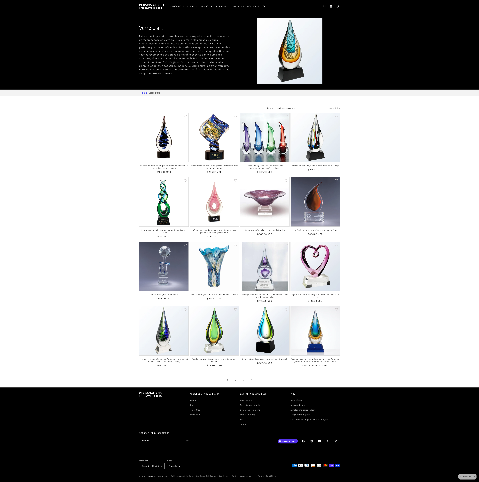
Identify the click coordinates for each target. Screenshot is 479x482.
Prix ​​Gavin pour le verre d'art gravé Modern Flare (315, 230)
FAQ (241, 419)
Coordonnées (224, 476)
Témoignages (196, 410)
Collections (296, 400)
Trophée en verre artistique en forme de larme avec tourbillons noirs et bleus (164, 166)
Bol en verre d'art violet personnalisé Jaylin (265, 230)
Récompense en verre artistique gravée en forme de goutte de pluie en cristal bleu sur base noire (315, 360)
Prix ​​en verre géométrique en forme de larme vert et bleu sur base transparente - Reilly (164, 360)
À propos (194, 400)
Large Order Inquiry (300, 414)
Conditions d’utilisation (206, 476)
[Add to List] (185, 116)
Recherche (195, 414)
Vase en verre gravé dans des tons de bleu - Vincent (214, 294)
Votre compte (246, 400)
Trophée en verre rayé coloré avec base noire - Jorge (315, 165)
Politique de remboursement (243, 476)
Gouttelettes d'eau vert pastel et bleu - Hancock (264, 359)
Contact (244, 424)
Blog (192, 405)
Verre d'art (154, 92)
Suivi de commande (250, 405)
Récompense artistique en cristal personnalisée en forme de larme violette (265, 295)
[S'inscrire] (187, 440)
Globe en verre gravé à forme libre (164, 294)
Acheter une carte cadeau (303, 410)
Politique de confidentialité (182, 476)
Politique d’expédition (267, 476)
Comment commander (251, 410)
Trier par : (270, 108)
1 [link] (220, 379)
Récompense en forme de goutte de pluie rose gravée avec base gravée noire (214, 231)
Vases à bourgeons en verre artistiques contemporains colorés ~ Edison (264, 166)
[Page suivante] (259, 380)
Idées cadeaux (298, 405)
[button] (176, 6)
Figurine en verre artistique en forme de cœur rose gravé (315, 295)
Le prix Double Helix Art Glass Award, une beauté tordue (164, 231)
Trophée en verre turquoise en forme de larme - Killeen (214, 360)
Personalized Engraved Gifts (157, 476)
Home (144, 92)
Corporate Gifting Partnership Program (310, 419)
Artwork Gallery (247, 414)
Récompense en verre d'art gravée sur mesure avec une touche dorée (214, 166)
